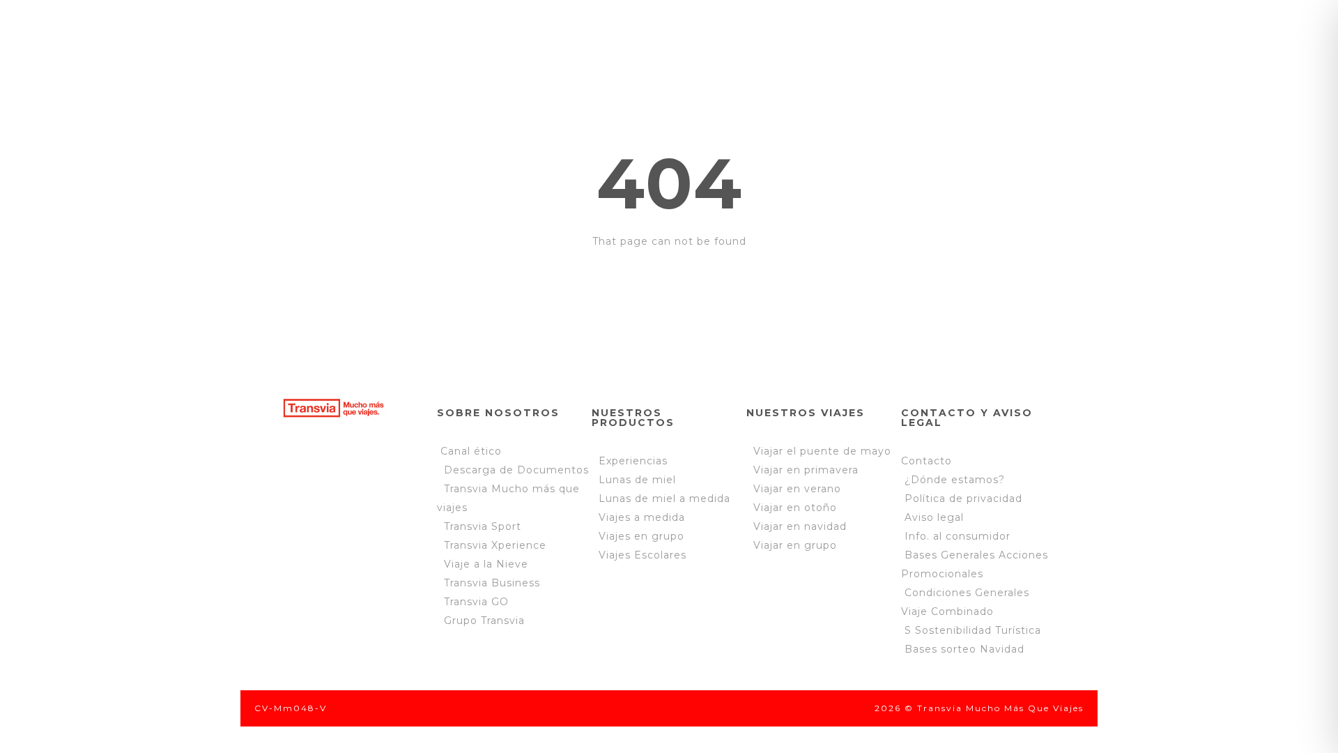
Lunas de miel (637, 479)
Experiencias (633, 461)
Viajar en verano (793, 488)
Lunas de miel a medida (664, 498)
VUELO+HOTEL (963, 36)
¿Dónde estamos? (955, 479)
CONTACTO (495, 81)
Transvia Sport (482, 526)
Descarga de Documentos (516, 470)
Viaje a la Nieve (486, 564)
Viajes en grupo (641, 536)
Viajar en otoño (791, 507)
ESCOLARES (722, 36)
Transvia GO (476, 601)
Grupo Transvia (484, 620)
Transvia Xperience (495, 545)
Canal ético (471, 451)
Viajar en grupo (791, 545)
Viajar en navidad (796, 526)
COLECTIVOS (839, 36)
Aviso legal (934, 517)
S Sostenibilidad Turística (973, 630)
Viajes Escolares (642, 555)
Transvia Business (492, 583)
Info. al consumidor (957, 536)
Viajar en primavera (802, 470)
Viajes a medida (642, 517)
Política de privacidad (961, 498)
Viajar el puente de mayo (818, 451)
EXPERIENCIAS (599, 36)
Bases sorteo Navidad (964, 649)
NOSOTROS (478, 36)
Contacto (926, 461)
